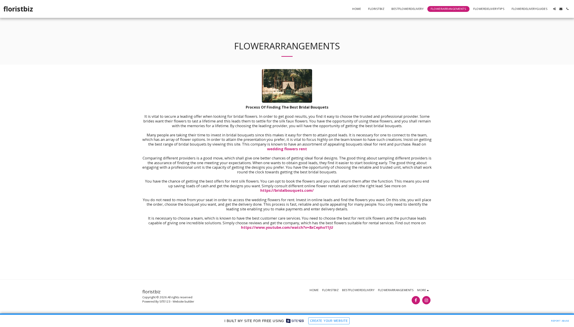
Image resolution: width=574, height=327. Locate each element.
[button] (554, 8)
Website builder (183, 301)
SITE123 (164, 301)
